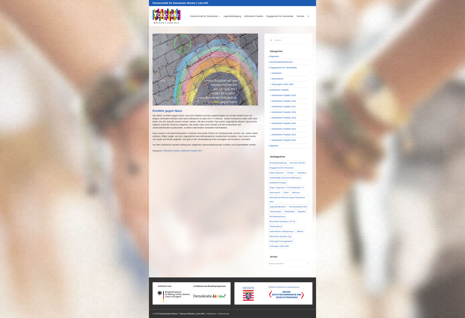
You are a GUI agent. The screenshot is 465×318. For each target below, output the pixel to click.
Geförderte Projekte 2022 (284, 134)
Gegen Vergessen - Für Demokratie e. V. (286, 187)
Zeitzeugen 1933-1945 (282, 84)
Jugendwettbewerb (277, 207)
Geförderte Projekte (171, 151)
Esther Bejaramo (276, 173)
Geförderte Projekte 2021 (284, 129)
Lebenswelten (275, 211)
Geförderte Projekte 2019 (284, 118)
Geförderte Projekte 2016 (284, 101)
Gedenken (277, 73)
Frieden (290, 173)
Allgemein (274, 56)
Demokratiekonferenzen (281, 62)
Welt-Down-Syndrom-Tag (280, 236)
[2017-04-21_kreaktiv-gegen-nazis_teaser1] (205, 70)
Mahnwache (277, 79)
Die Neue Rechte (297, 163)
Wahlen (300, 231)
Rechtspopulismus (277, 216)
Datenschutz (223, 314)
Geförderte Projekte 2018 (284, 112)
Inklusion (296, 192)
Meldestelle (290, 211)
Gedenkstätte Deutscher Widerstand (284, 178)
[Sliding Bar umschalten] (308, 16)
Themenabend (275, 226)
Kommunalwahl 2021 (298, 207)
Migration (274, 146)
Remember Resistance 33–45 (282, 221)
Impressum (211, 314)
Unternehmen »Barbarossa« (281, 231)
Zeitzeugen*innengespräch (281, 241)
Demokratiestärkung (278, 163)
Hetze (286, 192)
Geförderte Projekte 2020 (284, 123)
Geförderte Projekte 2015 (284, 95)
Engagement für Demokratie (283, 67)
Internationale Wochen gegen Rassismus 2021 (287, 199)
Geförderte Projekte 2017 (191, 151)
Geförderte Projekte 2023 (284, 140)
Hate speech (274, 192)
